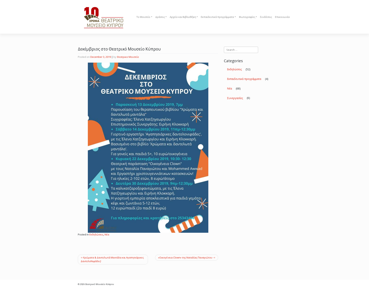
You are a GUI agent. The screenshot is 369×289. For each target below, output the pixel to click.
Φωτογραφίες (247, 17)
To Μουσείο (143, 17)
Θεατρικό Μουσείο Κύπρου (99, 284)
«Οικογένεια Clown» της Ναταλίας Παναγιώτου (185, 257)
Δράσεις (160, 17)
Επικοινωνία (282, 17)
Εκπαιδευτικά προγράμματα (217, 17)
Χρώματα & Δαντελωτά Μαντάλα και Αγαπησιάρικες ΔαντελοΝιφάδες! (112, 259)
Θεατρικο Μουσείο (128, 57)
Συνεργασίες (235, 98)
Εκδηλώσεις (96, 234)
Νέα (107, 234)
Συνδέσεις (266, 17)
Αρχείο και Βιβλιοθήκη (183, 17)
